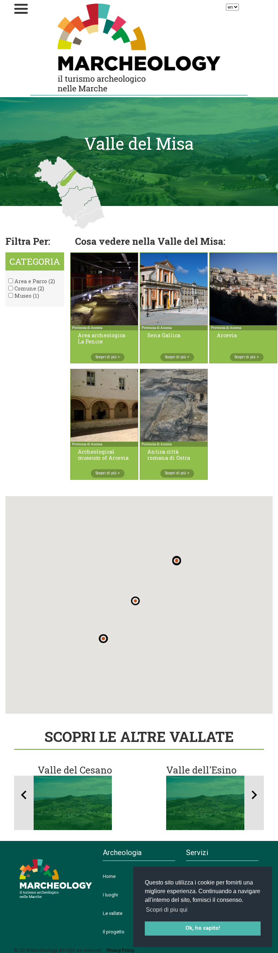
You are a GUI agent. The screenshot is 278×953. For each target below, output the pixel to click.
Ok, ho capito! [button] (202, 928)
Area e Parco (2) (34, 281)
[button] (176, 561)
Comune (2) (28, 288)
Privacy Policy (120, 950)
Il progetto (114, 932)
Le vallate (112, 913)
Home (109, 876)
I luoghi (110, 895)
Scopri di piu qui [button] (167, 910)
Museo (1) (26, 295)
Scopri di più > (108, 357)
